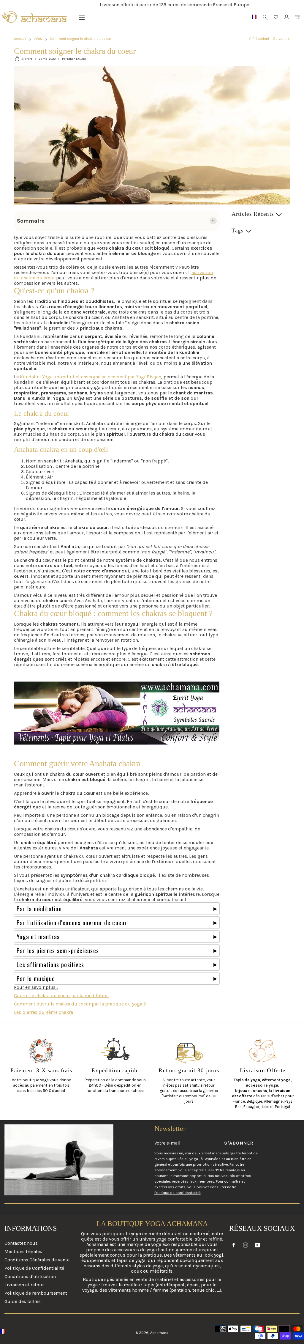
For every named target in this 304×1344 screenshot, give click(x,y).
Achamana (159, 1332)
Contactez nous (21, 1243)
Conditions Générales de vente (36, 1260)
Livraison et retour (24, 1285)
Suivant (279, 39)
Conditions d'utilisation (30, 1276)
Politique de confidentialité (177, 1192)
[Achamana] (34, 17)
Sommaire (31, 221)
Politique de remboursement (35, 1293)
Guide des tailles (22, 1301)
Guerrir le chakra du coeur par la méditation (61, 995)
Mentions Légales (23, 1251)
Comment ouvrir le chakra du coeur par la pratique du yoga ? (80, 1004)
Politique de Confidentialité (34, 1268)
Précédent (261, 39)
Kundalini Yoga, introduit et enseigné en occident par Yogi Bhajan (90, 377)
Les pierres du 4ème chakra (43, 1012)
